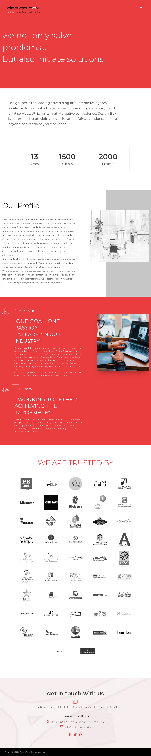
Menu (140, 7)
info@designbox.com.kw (78, 727)
